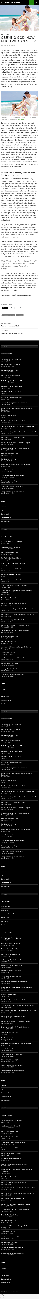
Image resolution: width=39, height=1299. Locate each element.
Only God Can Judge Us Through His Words (15, 448)
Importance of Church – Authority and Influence (16, 464)
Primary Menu (36, 2)
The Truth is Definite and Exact (10, 375)
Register (3, 507)
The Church (4, 921)
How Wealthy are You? (8, 470)
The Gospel (4, 925)
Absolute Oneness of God (10, 325)
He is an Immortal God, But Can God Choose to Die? (17, 426)
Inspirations (5, 34)
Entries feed (5, 514)
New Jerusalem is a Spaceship (10, 364)
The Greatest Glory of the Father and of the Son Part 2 (18, 432)
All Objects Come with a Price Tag (11, 397)
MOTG (14, 45)
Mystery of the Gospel (10, 2)
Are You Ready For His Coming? (11, 359)
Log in (3, 510)
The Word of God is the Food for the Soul (14, 421)
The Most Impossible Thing (9, 370)
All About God (5, 906)
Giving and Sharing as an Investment (12, 492)
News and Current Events (9, 914)
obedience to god (8, 315)
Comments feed (6, 517)
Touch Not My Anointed (8, 415)
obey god (20, 315)
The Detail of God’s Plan (8, 459)
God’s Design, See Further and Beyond (13, 381)
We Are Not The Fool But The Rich (12, 386)
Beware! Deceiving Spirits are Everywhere (14, 403)
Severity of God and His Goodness (12, 486)
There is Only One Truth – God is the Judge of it (16, 442)
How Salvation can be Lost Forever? (12, 475)
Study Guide (5, 917)
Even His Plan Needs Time (9, 453)
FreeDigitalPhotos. (23, 119)
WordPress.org (5, 521)
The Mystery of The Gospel (9, 481)
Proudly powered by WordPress (9, 1292)
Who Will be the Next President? (11, 392)
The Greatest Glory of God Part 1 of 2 (13, 437)
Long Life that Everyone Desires (12, 332)
